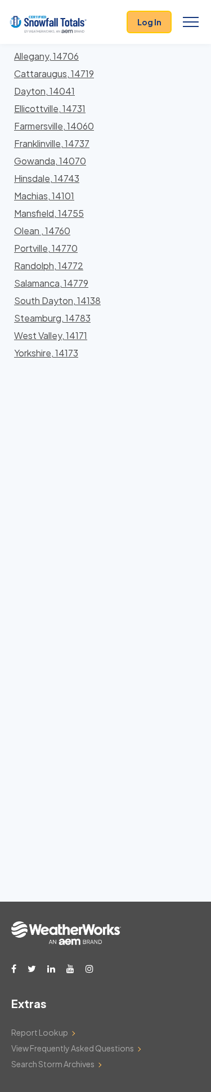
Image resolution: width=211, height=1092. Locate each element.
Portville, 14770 (46, 248)
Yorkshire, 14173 (46, 353)
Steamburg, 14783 (52, 318)
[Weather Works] (66, 942)
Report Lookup (39, 1032)
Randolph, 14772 (48, 265)
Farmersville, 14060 (54, 126)
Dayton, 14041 (44, 91)
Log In (149, 22)
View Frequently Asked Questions (72, 1048)
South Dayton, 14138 (57, 300)
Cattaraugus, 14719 (54, 73)
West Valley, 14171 (50, 335)
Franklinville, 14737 (51, 143)
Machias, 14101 (44, 196)
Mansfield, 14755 (49, 213)
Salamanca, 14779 (51, 283)
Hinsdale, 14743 (46, 178)
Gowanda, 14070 (50, 161)
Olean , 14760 (42, 231)
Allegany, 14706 (46, 56)
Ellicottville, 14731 (50, 108)
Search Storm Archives (53, 1064)
